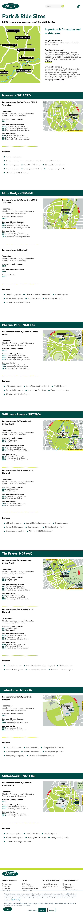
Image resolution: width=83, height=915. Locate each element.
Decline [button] (51, 910)
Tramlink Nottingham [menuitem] (70, 890)
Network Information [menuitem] (9, 880)
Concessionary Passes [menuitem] (30, 888)
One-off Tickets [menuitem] (27, 886)
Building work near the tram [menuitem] (50, 887)
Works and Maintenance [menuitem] (51, 880)
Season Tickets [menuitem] (27, 890)
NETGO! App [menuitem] (26, 884)
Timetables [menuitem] (6, 888)
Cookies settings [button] (32, 910)
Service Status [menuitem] (7, 884)
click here (48, 61)
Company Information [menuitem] (70, 880)
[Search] (62, 6)
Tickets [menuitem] (25, 880)
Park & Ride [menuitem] (6, 890)
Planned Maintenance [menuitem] (50, 884)
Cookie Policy (16, 900)
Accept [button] (42, 910)
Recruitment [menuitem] (67, 884)
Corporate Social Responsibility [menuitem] (68, 887)
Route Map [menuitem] (6, 886)
